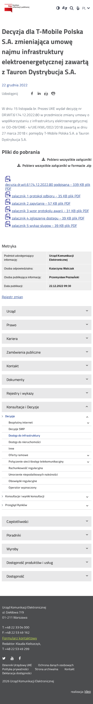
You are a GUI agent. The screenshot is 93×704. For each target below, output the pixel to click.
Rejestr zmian (12, 297)
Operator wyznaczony (22, 487)
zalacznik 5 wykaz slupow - (44, 226)
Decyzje (10, 416)
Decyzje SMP (17, 429)
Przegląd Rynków (16, 505)
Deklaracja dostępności (17, 673)
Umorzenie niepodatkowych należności (33, 474)
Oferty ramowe (18, 455)
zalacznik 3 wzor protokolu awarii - (50, 211)
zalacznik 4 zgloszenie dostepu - (48, 218)
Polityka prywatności (15, 669)
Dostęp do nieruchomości (25, 442)
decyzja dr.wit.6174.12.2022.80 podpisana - (47, 187)
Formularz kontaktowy (19, 638)
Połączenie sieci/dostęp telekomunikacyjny (36, 461)
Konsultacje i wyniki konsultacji (24, 496)
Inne (11, 448)
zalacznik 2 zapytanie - (41, 203)
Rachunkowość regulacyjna (26, 468)
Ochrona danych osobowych (56, 665)
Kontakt (69, 669)
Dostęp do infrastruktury (24, 435)
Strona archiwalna (46, 669)
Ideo (87, 691)
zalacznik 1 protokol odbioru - (46, 196)
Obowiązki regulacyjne (23, 481)
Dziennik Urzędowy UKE (17, 665)
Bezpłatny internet (21, 422)
